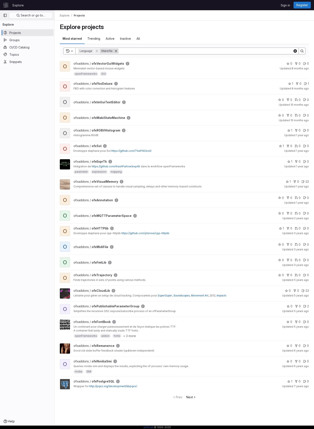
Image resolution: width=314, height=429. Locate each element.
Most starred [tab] (72, 38)
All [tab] (138, 38)
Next (189, 397)
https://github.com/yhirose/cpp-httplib (145, 233)
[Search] (302, 51)
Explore (18, 5)
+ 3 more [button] (129, 336)
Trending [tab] (93, 38)
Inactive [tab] (125, 38)
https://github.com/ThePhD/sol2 (131, 150)
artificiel (148, 427)
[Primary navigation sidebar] (5, 15)
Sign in (285, 5)
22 (307, 181)
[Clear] (295, 51)
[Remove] (116, 51)
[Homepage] (5, 5)
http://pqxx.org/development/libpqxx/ (113, 386)
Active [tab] (110, 38)
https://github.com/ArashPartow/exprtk (116, 166)
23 (307, 290)
